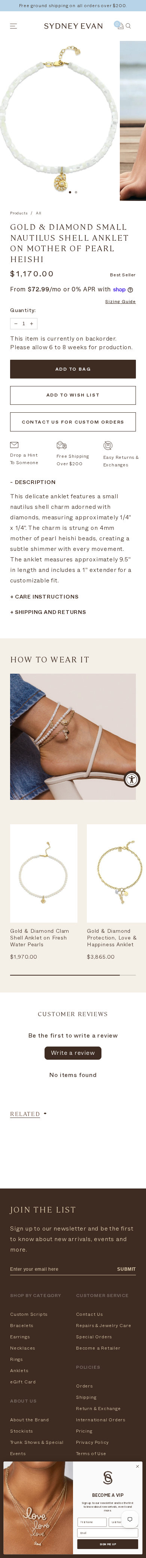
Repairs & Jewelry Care (103, 1325)
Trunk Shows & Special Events (37, 1448)
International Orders (100, 1420)
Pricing (84, 1431)
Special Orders (94, 1337)
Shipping (86, 1397)
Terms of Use (91, 1453)
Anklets (19, 1370)
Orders (84, 1386)
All (39, 213)
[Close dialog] (137, 1466)
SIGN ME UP (108, 1544)
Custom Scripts (29, 1314)
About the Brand (29, 1420)
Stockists (21, 1431)
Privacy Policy (92, 1442)
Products (18, 213)
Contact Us (89, 1314)
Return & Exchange (98, 1408)
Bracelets (21, 1325)
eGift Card (23, 1382)
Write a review (73, 1053)
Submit (126, 1269)
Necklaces (22, 1348)
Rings (16, 1359)
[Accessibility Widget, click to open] (132, 779)
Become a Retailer (98, 1348)
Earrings (20, 1337)
